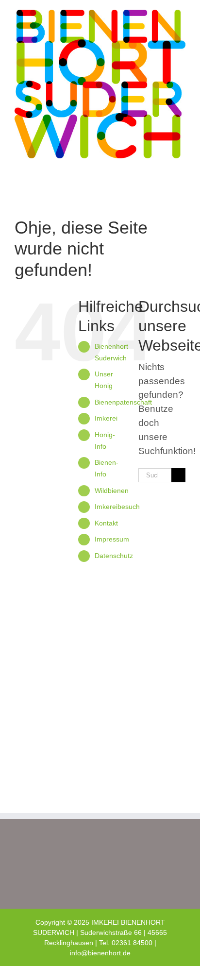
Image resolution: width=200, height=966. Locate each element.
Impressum (112, 539)
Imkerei (106, 418)
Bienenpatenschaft (123, 402)
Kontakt (106, 523)
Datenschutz (114, 555)
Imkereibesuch (117, 506)
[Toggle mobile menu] (181, 183)
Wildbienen (112, 490)
